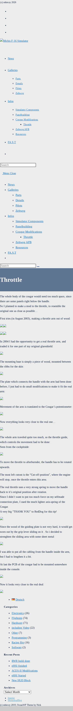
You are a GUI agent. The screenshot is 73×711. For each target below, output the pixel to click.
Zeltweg (20, 210)
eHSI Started (19, 675)
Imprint (11, 698)
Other (15, 632)
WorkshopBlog (15, 700)
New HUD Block (21, 680)
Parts (18, 195)
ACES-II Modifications (25, 670)
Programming (19, 637)
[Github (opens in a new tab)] (9, 25)
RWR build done (21, 661)
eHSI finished (19, 665)
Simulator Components (29, 221)
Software (17, 647)
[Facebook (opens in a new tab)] (9, 11)
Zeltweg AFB (24, 242)
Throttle (28, 236)
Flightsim (17, 618)
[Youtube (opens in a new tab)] (9, 32)
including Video (20, 627)
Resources (22, 247)
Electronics (18, 613)
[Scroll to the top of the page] (1, 708)
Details (20, 200)
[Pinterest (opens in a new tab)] (9, 18)
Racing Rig (18, 642)
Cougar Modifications (29, 231)
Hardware (17, 622)
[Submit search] (38, 266)
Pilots (19, 205)
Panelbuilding (24, 226)
